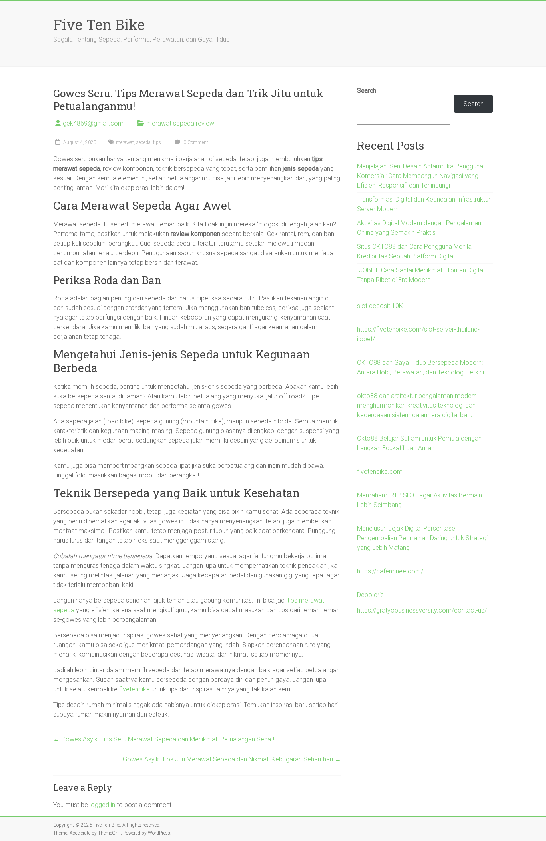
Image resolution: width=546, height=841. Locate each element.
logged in (102, 805)
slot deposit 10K (380, 306)
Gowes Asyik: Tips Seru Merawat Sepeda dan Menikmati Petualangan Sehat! (163, 739)
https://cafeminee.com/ (390, 571)
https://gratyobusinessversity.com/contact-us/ (422, 610)
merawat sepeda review (180, 123)
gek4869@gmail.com (93, 123)
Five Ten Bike (99, 24)
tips (157, 142)
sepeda (143, 142)
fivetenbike (134, 689)
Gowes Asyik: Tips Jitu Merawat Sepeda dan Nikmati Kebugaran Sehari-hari (232, 759)
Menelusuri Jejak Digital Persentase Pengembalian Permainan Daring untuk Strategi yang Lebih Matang (422, 538)
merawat (125, 142)
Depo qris (370, 595)
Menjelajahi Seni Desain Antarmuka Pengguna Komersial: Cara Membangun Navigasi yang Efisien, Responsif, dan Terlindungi (420, 175)
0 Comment (195, 142)
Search (366, 90)
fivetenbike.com (380, 471)
